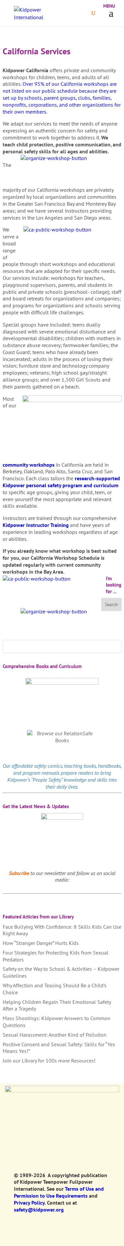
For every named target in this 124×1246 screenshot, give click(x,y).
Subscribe (19, 873)
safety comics (48, 765)
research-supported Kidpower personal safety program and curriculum (61, 482)
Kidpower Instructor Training (36, 525)
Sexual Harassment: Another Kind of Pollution (54, 1034)
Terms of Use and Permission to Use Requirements (59, 1192)
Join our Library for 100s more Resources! (49, 1060)
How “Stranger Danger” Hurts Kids (41, 943)
